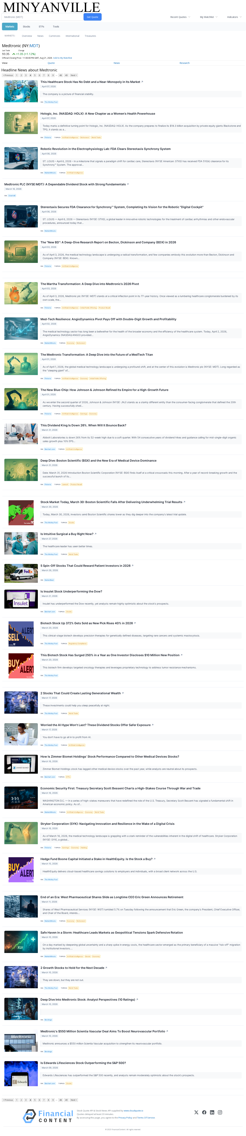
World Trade (96, 137)
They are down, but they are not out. (64, 980)
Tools (56, 26)
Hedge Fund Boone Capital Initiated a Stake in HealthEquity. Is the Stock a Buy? (98, 859)
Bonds (87, 956)
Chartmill (12, 196)
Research (185, 63)
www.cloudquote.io (133, 1110)
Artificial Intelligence (70, 137)
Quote (51, 63)
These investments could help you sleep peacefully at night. (77, 705)
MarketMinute (50, 173)
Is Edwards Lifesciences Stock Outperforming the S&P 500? (83, 1063)
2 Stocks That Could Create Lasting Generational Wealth (82, 693)
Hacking (84, 848)
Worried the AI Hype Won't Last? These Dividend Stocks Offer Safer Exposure (97, 725)
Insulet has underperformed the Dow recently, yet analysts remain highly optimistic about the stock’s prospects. (106, 603)
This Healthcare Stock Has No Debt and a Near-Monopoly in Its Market (91, 82)
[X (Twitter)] (196, 1116)
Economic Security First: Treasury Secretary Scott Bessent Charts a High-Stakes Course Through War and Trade (120, 788)
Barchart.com (50, 449)
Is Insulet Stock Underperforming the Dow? (71, 591)
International (72, 35)
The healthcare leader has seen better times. (68, 546)
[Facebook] (204, 1116)
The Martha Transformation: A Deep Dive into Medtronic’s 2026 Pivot (89, 284)
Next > (74, 75)
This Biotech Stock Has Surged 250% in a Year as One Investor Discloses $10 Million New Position (111, 655)
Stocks (26, 26)
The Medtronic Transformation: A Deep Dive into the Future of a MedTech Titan (96, 354)
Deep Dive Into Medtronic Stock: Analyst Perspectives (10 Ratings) (89, 999)
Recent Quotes (178, 17)
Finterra (48, 137)
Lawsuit (65, 484)
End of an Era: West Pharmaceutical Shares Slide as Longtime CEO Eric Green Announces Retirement (111, 897)
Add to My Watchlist (62, 57)
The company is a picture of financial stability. (69, 94)
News (40, 35)
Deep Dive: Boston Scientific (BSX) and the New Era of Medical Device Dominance (98, 460)
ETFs (41, 26)
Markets (9, 26)
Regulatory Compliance (78, 643)
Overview (27, 35)
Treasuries (90, 35)
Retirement (84, 137)
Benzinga (48, 1020)
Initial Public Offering (88, 308)
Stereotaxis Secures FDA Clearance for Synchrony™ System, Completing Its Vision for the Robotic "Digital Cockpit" (121, 207)
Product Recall (104, 308)
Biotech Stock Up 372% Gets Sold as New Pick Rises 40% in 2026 (88, 623)
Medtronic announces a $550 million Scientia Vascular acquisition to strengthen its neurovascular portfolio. (103, 1043)
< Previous (8, 75)
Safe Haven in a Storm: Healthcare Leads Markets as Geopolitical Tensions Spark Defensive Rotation (111, 932)
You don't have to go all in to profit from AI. (67, 737)
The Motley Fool (51, 102)
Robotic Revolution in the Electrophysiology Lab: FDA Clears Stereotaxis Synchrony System (105, 149)
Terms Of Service (146, 1117)
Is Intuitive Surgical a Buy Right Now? (68, 534)
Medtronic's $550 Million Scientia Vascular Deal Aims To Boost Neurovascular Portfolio (104, 1031)
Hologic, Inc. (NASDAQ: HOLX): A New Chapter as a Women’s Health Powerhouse (97, 113)
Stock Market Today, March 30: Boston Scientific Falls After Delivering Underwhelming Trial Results (113, 502)
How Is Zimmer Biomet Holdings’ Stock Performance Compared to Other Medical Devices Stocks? (109, 756)
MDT (34, 45)
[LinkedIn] (212, 1116)
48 (60, 75)
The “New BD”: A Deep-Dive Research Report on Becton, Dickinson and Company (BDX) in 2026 (108, 242)
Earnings (83, 414)
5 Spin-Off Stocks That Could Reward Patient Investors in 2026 (87, 565)
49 (66, 75)
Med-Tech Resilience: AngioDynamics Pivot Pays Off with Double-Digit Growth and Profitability (108, 319)
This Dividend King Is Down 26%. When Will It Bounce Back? (83, 425)
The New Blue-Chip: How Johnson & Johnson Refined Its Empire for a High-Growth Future (104, 390)
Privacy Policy (125, 1117)
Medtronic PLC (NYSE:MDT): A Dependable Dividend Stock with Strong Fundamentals (66, 184)
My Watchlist (207, 17)
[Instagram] (220, 1116)
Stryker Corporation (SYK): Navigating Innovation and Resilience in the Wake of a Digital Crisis (107, 823)
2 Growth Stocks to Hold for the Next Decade (73, 968)
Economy (70, 343)
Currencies (54, 35)
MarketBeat (49, 580)
